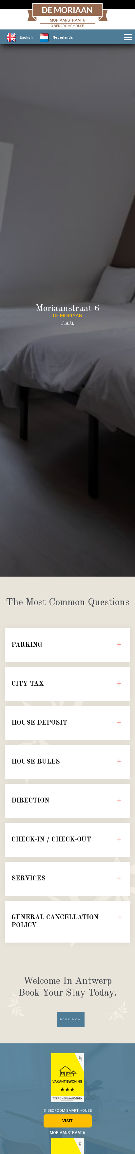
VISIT (67, 1121)
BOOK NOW (70, 1019)
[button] (128, 37)
